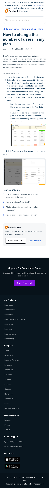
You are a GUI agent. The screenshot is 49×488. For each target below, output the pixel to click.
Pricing (7, 425)
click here (37, 5)
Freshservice (10, 310)
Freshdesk (9, 305)
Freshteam (9, 324)
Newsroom (9, 394)
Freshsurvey (9, 339)
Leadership (9, 355)
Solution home (12, 29)
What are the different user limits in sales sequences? (22, 208)
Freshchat (8, 329)
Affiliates (8, 379)
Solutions (8, 375)
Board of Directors (12, 360)
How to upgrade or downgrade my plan (21, 215)
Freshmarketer (10, 334)
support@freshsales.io (16, 446)
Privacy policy (11, 477)
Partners (8, 384)
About (7, 350)
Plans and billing (28, 29)
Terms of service (28, 477)
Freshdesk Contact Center (15, 319)
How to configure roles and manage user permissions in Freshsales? (22, 195)
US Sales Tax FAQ (12, 408)
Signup (7, 430)
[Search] (42, 20)
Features (8, 420)
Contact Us (9, 399)
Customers (9, 370)
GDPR (7, 403)
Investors (8, 365)
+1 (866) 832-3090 (14, 442)
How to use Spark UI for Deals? (18, 202)
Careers (8, 389)
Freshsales (9, 315)
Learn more (35, 240)
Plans (40, 29)
